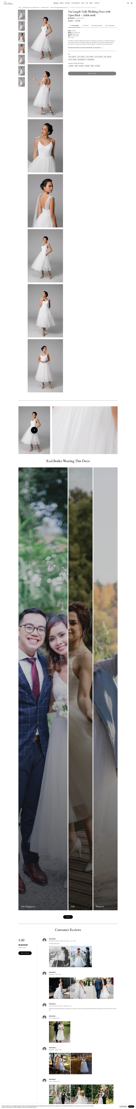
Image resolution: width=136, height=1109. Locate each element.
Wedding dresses (45, 7)
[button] (68, 917)
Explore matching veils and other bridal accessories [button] (84, 47)
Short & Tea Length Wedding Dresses (59, 7)
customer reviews (79, 18)
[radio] (72, 57)
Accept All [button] (131, 1106)
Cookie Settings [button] (123, 1106)
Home (19, 7)
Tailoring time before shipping (76, 63)
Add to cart (92, 73)
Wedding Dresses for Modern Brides (31, 7)
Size (69, 54)
